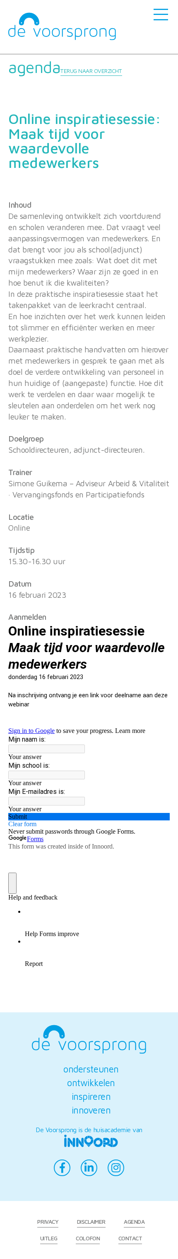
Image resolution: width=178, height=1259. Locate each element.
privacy (47, 1221)
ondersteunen (90, 1069)
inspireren (91, 1096)
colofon (88, 1238)
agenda (65, 66)
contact (130, 1238)
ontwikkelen (91, 1082)
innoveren (91, 1110)
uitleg (49, 1238)
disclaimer (91, 1221)
